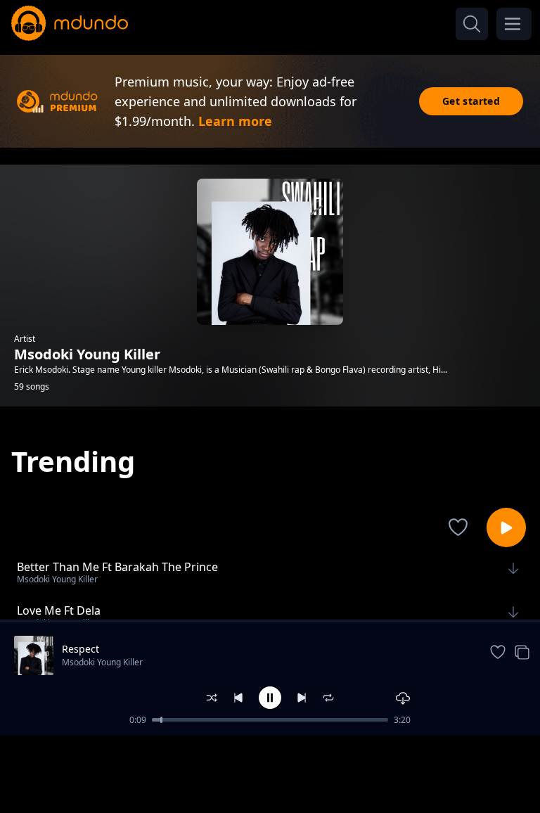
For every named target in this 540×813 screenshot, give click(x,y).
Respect (80, 648)
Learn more (235, 121)
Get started (471, 101)
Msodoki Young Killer (102, 662)
